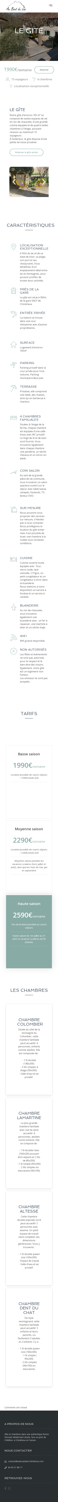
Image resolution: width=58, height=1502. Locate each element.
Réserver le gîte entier (26, 152)
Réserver (44, 69)
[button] (51, 6)
